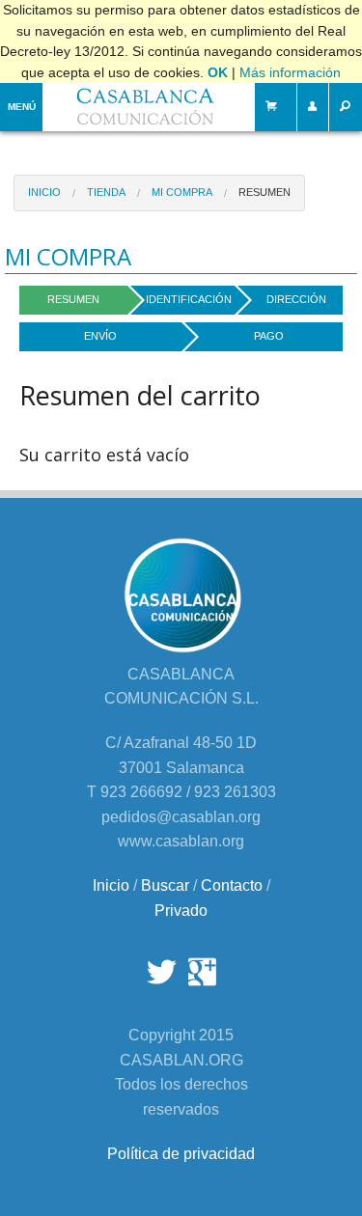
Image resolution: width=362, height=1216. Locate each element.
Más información (290, 72)
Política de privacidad (181, 1154)
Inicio (44, 192)
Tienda (106, 192)
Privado (181, 910)
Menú (22, 106)
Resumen (264, 192)
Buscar (165, 885)
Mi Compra (182, 192)
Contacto (232, 885)
